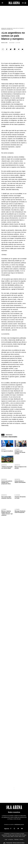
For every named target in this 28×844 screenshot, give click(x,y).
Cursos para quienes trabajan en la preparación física (6, 482)
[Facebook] (10, 829)
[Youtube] (22, 829)
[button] (7, 49)
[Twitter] (18, 829)
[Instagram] (14, 829)
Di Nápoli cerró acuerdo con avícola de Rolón (20, 452)
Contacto (21, 839)
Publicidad (16, 839)
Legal (6, 839)
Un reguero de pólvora (7, 451)
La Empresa (10, 839)
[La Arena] (14, 3)
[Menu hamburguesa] (2, 3)
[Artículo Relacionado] (7, 443)
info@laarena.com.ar (19, 824)
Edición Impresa (9, 434)
